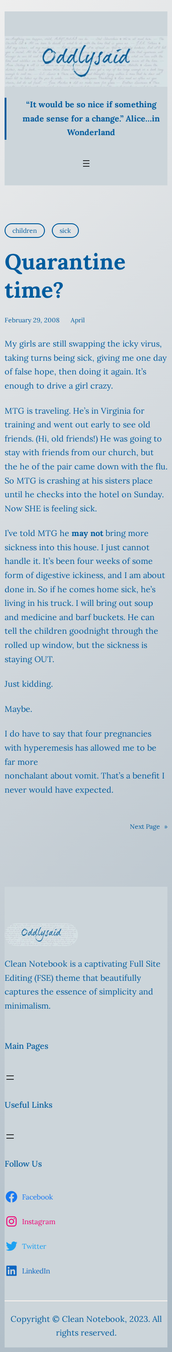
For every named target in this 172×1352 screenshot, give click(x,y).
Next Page (148, 826)
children (24, 230)
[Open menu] (86, 163)
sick (65, 230)
